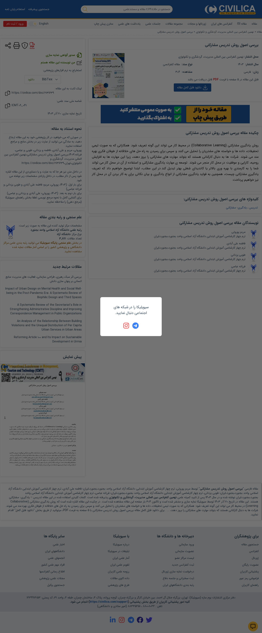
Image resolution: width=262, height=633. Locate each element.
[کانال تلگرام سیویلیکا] (135, 325)
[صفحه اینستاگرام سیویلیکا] (126, 325)
